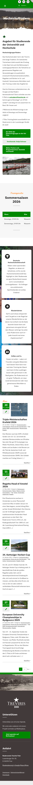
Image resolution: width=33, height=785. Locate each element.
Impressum (6, 772)
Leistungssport (6, 426)
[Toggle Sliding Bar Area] (31, 1)
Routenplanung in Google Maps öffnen (16, 765)
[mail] (28, 1)
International (20, 626)
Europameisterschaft (11, 626)
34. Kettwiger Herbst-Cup (16, 554)
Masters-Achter (20, 491)
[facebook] (19, 1)
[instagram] (23, 1)
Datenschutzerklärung (17, 772)
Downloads (6, 775)
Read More (27, 462)
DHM (8, 428)
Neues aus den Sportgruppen (18, 426)
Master (14, 491)
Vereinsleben (6, 492)
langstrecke (6, 494)
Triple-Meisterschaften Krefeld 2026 (15, 421)
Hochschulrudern (21, 425)
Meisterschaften (7, 628)
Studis (22, 561)
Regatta (5, 430)
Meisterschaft (23, 428)
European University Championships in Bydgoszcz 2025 (13, 617)
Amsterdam (21, 492)
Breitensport (21, 489)
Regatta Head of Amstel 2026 (15, 485)
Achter (4, 428)
